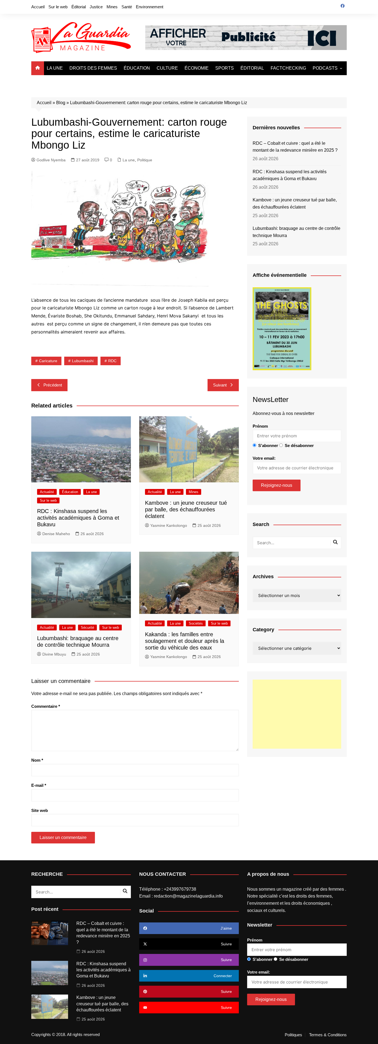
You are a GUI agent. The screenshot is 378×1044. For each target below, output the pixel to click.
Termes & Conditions (328, 1035)
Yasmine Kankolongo (168, 525)
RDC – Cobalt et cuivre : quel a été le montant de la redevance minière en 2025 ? (295, 147)
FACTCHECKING (288, 68)
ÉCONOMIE (197, 68)
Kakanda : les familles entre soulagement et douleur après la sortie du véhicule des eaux (184, 641)
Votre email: (264, 458)
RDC (112, 361)
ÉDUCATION (137, 68)
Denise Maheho (56, 534)
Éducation (70, 492)
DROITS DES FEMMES (93, 68)
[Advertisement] (297, 714)
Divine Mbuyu (54, 654)
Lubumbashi (83, 361)
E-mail (38, 785)
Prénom (260, 426)
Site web (39, 810)
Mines (112, 6)
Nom (37, 760)
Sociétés (196, 623)
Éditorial (78, 6)
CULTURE (167, 68)
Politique (144, 160)
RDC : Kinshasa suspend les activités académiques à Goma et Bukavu (78, 517)
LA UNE (55, 68)
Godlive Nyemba (51, 160)
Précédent (52, 385)
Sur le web (58, 6)
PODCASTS (325, 68)
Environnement (149, 6)
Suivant (220, 385)
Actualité (47, 492)
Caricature (48, 361)
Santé (126, 6)
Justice (96, 6)
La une (129, 160)
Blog (60, 102)
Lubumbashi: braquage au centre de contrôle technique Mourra (296, 232)
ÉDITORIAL (252, 68)
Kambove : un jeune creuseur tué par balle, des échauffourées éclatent (186, 509)
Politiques (293, 1035)
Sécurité (87, 627)
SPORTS (224, 68)
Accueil (38, 6)
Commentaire (45, 706)
